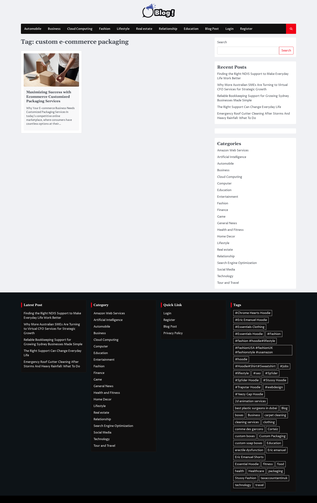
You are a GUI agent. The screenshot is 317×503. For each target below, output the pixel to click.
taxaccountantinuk (274, 478)
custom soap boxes (248, 443)
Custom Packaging (272, 436)
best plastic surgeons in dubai (256, 408)
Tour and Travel (228, 283)
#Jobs (284, 366)
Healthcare (256, 471)
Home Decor (226, 236)
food (280, 464)
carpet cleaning (275, 415)
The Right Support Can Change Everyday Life (249, 107)
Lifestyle (123, 29)
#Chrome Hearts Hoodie (252, 313)
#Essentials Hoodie (249, 334)
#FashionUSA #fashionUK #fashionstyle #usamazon (254, 350)
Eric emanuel (277, 450)
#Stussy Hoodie (274, 380)
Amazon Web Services (233, 150)
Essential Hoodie (247, 464)
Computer (224, 184)
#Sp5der (271, 373)
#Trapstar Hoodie (247, 387)
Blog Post (212, 29)
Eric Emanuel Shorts (249, 457)
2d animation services (250, 401)
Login (229, 29)
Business (54, 29)
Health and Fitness (230, 230)
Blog (284, 408)
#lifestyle (242, 373)
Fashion (104, 29)
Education (191, 29)
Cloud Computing (79, 29)
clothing (269, 422)
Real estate (144, 29)
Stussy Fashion (245, 478)
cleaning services (247, 422)
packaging (275, 471)
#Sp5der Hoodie (247, 380)
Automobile (32, 29)
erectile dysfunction (249, 450)
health (239, 471)
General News (227, 223)
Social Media (226, 270)
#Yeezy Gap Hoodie (249, 394)
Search (222, 42)
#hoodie (241, 359)
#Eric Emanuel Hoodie (251, 320)
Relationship (168, 29)
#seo (257, 373)
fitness (268, 464)
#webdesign (274, 387)
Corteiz (273, 429)
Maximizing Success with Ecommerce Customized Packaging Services (48, 97)
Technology (225, 276)
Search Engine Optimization (237, 263)
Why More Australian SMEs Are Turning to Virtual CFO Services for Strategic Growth (52, 328)
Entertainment (227, 197)
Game (221, 217)
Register (246, 29)
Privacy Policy (173, 333)
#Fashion (274, 334)
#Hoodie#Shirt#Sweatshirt (255, 366)
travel (259, 485)
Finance (222, 210)
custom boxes (245, 436)
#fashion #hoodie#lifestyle (255, 341)
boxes (239, 415)
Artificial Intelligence (231, 157)
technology (243, 485)
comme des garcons (249, 429)
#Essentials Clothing (250, 327)
